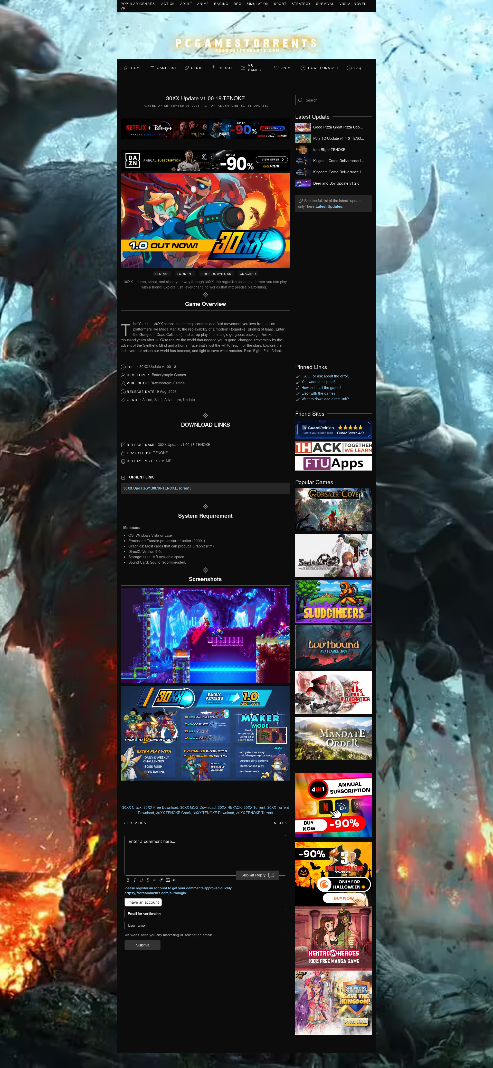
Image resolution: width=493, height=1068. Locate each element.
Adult (186, 4)
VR (123, 8)
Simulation (257, 4)
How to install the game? (321, 387)
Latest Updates (329, 206)
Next (279, 823)
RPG (238, 4)
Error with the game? (318, 393)
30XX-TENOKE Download (213, 812)
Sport (280, 4)
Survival (325, 4)
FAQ (358, 68)
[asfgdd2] (333, 938)
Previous (136, 823)
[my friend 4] (333, 462)
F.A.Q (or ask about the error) (325, 375)
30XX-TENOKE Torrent (254, 812)
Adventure (228, 105)
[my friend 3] (333, 447)
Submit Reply (253, 875)
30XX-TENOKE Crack (173, 812)
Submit (142, 945)
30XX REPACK (230, 807)
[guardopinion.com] (333, 428)
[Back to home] (246, 35)
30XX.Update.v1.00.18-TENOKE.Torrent (157, 488)
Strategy (301, 4)
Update (226, 68)
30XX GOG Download (198, 807)
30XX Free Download (161, 807)
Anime (203, 4)
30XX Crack (131, 807)
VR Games (254, 68)
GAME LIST (167, 68)
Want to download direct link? (325, 398)
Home (136, 68)
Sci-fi (246, 105)
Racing (221, 4)
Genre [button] (197, 68)
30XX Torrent (254, 807)
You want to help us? (318, 381)
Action (168, 4)
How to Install (323, 68)
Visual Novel (352, 4)
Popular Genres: (138, 4)
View (333, 508)
